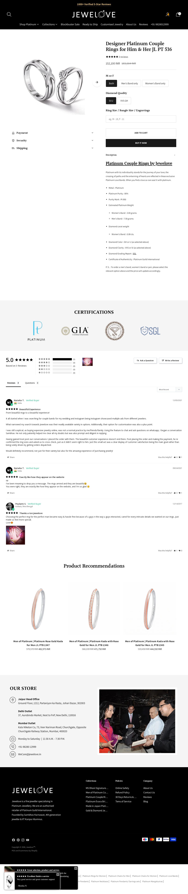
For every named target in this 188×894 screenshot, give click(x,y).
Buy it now (141, 142)
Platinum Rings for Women (94, 876)
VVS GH (124, 100)
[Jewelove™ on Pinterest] (18, 840)
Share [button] (12, 457)
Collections (48, 24)
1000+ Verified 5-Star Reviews (94, 4)
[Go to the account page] (168, 14)
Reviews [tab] (11, 382)
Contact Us (149, 792)
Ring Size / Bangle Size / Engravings (128, 110)
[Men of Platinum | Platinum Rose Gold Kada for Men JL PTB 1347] (38, 608)
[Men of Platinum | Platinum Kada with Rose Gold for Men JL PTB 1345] (149, 608)
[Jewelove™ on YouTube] (27, 840)
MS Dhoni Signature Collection (101, 788)
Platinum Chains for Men (119, 876)
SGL (134, 253)
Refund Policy (122, 792)
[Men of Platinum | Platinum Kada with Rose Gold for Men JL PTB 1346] (94, 608)
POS (13, 850)
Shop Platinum (28, 24)
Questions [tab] (30, 382)
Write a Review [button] (172, 360)
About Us (131, 24)
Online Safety (122, 788)
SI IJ (111, 100)
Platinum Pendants (80, 881)
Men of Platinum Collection (99, 792)
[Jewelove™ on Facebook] (13, 840)
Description (111, 155)
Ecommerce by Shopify (28, 850)
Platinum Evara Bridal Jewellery (102, 801)
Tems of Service (123, 801)
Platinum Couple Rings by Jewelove (139, 163)
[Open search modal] (9, 14)
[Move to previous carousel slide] (8, 611)
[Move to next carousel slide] (97, 82)
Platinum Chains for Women (144, 876)
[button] (175, 457)
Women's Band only (155, 83)
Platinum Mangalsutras (152, 881)
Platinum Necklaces (99, 881)
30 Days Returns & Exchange (129, 797)
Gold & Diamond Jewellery (99, 810)
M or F (110, 76)
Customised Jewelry (112, 24)
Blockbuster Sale (70, 24)
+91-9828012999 (160, 24)
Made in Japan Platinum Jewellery (103, 806)
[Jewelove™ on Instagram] (23, 840)
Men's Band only (129, 83)
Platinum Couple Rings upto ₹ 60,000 (104, 797)
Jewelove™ (30, 847)
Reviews (143, 24)
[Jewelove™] (94, 14)
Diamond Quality (116, 93)
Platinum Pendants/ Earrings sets (125, 881)
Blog (145, 801)
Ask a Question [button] (147, 360)
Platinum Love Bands (168, 876)
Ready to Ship (90, 24)
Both (111, 83)
